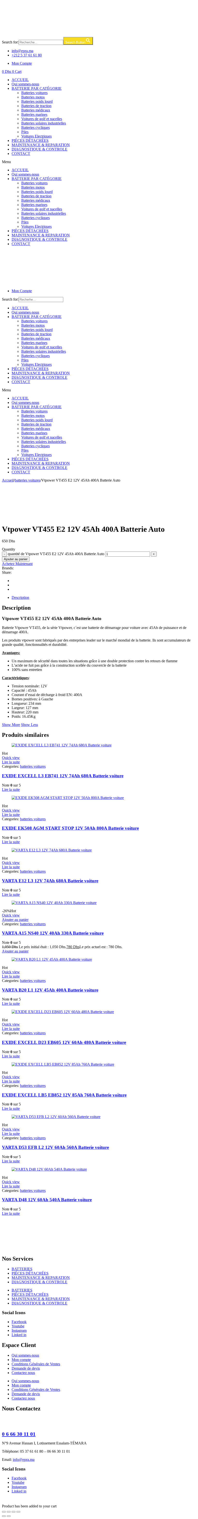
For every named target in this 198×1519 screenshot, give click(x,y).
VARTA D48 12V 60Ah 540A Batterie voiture (47, 1199)
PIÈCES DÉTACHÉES (30, 140)
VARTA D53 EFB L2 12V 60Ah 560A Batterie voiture (55, 1147)
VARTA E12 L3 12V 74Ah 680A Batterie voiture (50, 880)
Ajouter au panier (16, 559)
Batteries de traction (36, 106)
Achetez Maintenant (17, 564)
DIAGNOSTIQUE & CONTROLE (39, 149)
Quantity (8, 549)
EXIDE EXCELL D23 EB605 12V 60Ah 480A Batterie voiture (64, 1042)
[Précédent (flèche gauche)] (4, 1516)
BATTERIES (22, 1269)
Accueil (8, 480)
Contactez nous (23, 1373)
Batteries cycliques (35, 127)
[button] (99, 162)
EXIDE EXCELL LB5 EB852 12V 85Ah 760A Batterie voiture (64, 1095)
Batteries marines (34, 114)
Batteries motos (33, 97)
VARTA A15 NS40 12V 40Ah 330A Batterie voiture (53, 933)
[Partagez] (13, 1511)
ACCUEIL (20, 80)
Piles (24, 132)
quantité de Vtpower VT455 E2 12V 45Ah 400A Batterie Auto (56, 554)
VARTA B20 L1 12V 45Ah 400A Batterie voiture (50, 990)
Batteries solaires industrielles (43, 123)
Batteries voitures (34, 93)
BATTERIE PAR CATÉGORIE (37, 88)
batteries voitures (27, 480)
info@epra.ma (24, 1459)
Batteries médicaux (35, 110)
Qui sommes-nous (25, 84)
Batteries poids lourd (37, 101)
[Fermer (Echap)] (18, 1511)
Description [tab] (20, 597)
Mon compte (21, 1360)
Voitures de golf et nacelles (41, 119)
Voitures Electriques (36, 136)
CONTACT (21, 154)
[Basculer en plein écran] (9, 1511)
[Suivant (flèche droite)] (9, 1516)
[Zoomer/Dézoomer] (4, 1511)
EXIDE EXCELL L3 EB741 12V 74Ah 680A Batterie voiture (62, 775)
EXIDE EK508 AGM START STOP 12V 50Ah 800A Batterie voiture (70, 828)
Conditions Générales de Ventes (36, 1364)
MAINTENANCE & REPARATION (41, 145)
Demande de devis (26, 1368)
